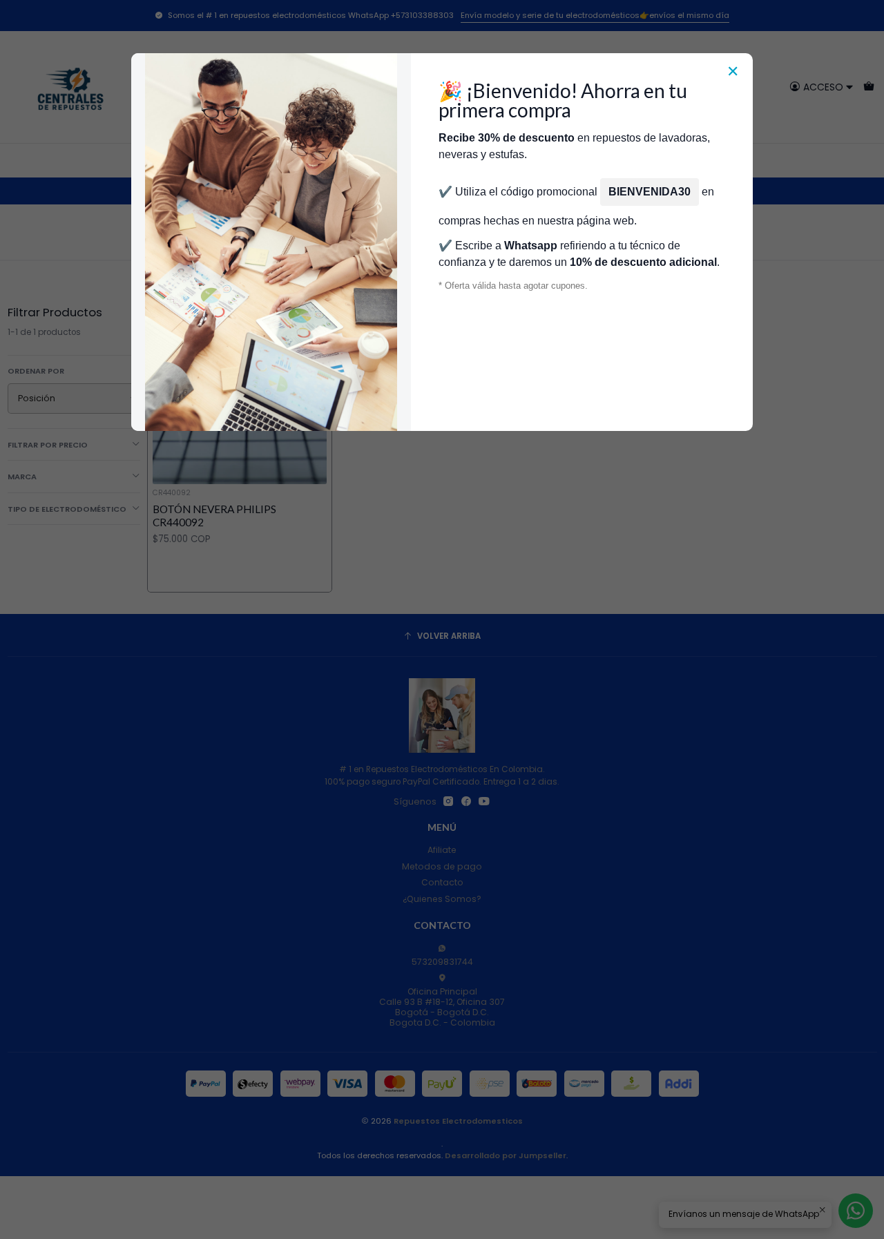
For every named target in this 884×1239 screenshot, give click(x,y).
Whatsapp (530, 245)
